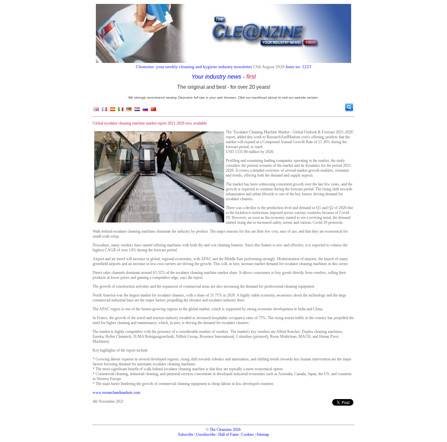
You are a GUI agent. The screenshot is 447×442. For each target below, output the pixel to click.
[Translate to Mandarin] (153, 110)
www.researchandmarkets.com (116, 392)
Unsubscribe (206, 434)
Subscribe (185, 434)
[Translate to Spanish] (112, 110)
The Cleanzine (221, 429)
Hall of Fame (228, 434)
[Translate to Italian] (120, 110)
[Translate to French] (104, 110)
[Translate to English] (96, 110)
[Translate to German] (129, 110)
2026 (237, 429)
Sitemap (263, 434)
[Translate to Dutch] (137, 110)
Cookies (247, 434)
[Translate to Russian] (145, 110)
